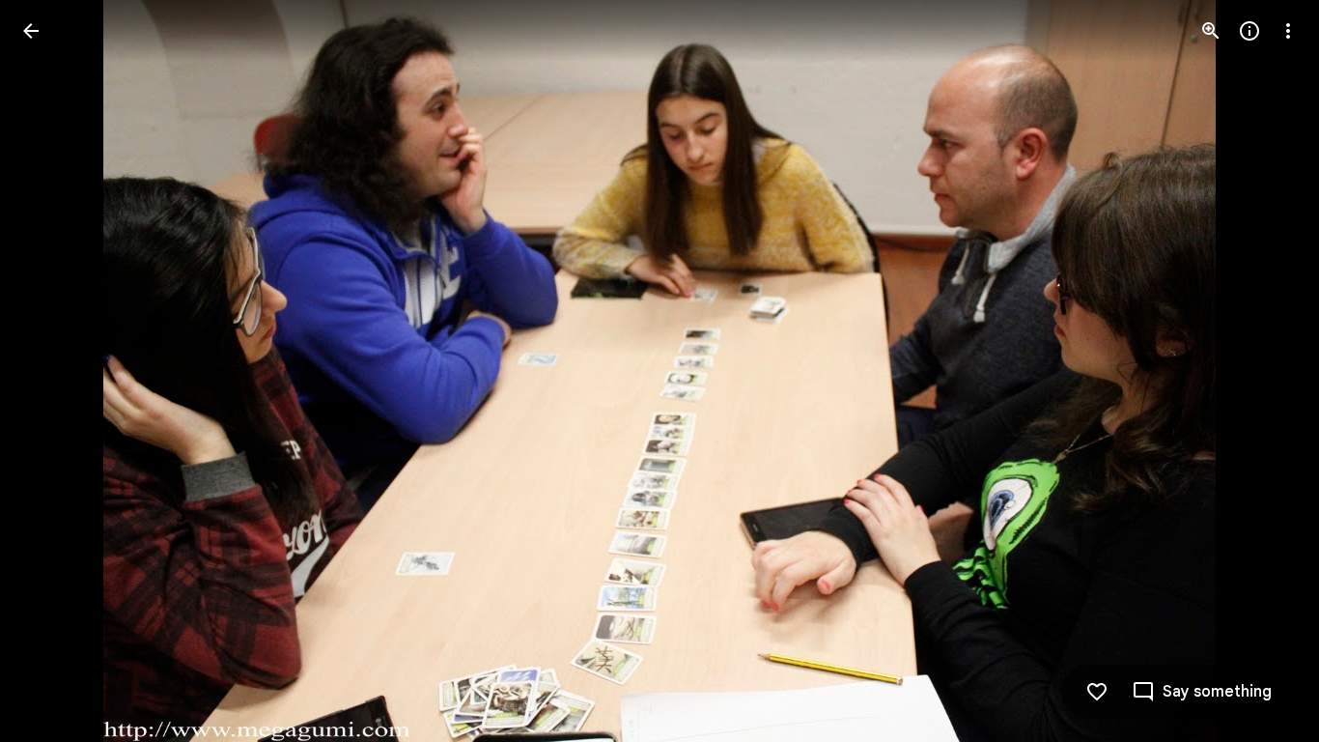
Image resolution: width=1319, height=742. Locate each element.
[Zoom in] (1211, 31)
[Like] (1097, 691)
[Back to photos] (31, 31)
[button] (54, 371)
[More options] (1288, 31)
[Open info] (1249, 31)
